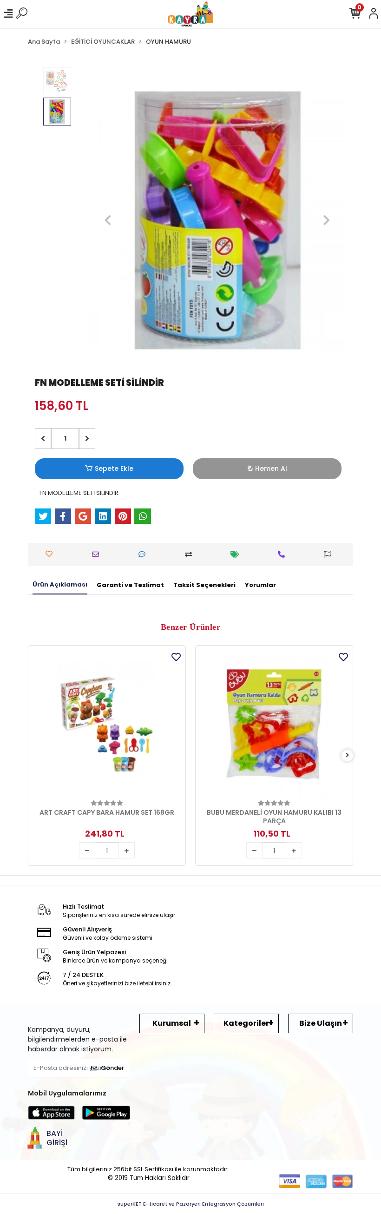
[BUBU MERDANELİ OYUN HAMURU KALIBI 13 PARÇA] (274, 724)
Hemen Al (271, 468)
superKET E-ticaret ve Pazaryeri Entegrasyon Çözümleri (191, 1203)
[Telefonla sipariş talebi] (284, 554)
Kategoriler (246, 1023)
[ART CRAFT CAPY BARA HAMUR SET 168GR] (107, 724)
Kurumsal (171, 1023)
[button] (107, 220)
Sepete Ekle (114, 468)
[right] (347, 755)
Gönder (112, 1067)
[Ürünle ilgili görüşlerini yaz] (144, 554)
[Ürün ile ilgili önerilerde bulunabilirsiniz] (330, 554)
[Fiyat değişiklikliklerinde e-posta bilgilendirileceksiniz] (237, 554)
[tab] (60, 585)
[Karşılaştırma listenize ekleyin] (191, 554)
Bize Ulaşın (320, 1023)
